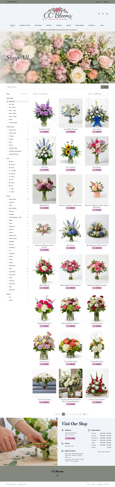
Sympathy (59, 25)
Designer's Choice (25, 25)
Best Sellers (38, 25)
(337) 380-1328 (12, 2)
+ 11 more (75, 461)
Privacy (93, 484)
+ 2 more (79, 455)
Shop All (12, 25)
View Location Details (103, 451)
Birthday (49, 25)
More (102, 25)
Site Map (106, 484)
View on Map (71, 438)
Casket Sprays (79, 25)
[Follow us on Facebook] (57, 476)
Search (106, 87)
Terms (88, 484)
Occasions (91, 25)
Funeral (69, 25)
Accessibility (100, 484)
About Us (98, 2)
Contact (105, 2)
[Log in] (103, 13)
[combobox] (101, 94)
